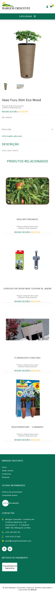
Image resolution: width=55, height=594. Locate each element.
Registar (23, 112)
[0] (51, 7)
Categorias (25, 16)
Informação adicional (12, 136)
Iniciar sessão (9, 112)
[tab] (27, 129)
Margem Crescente (17, 588)
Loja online (23, 590)
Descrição (6, 129)
